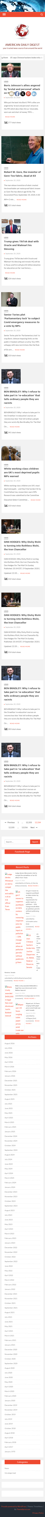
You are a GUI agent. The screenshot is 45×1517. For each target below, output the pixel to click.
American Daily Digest (22, 44)
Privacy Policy (38, 1513)
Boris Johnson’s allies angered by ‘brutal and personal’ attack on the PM (22, 89)
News (6, 81)
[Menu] (3, 14)
